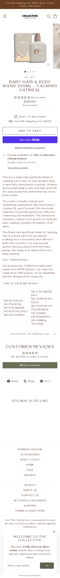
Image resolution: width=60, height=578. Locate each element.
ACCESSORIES (30, 454)
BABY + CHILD (30, 459)
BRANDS (30, 475)
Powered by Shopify (30, 575)
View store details (18, 167)
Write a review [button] (30, 365)
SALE (30, 470)
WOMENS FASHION (30, 449)
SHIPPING (30, 505)
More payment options (30, 147)
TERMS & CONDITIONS (30, 510)
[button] (22, 97)
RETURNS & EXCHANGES (30, 500)
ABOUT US (30, 490)
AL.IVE (30, 77)
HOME (30, 464)
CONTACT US (30, 495)
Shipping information (30, 334)
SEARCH (30, 485)
